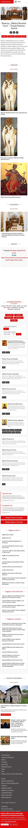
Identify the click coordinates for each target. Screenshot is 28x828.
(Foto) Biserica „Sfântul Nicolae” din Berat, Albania (14, 706)
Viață (4, 352)
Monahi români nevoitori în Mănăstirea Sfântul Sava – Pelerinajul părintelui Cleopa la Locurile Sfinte (18, 723)
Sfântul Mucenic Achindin (10, 359)
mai (22, 306)
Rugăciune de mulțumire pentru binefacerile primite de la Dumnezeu (14, 578)
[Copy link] (17, 32)
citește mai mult (6, 714)
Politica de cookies (7, 809)
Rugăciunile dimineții (7, 534)
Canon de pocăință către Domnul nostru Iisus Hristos (12, 546)
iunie (25, 306)
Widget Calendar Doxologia (14, 518)
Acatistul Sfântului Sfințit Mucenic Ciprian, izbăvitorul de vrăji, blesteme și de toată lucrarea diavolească (13, 664)
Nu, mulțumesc (13, 824)
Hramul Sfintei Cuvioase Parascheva (11, 774)
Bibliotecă (4, 764)
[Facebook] (11, 32)
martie (14, 306)
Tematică (4, 786)
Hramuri (5, 36)
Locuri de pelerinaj (7, 432)
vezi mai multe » (14, 69)
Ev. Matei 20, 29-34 (6, 512)
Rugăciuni (19, 318)
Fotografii (11, 36)
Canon (4, 430)
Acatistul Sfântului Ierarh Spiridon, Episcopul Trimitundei (11, 640)
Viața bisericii (5, 755)
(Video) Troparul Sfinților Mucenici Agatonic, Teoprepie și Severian (14, 611)
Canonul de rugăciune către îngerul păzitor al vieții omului (13, 551)
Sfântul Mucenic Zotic (8, 476)
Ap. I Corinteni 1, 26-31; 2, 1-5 (8, 500)
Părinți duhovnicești (7, 781)
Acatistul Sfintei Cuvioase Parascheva (12, 567)
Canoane (18, 315)
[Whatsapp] (14, 32)
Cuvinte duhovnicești (7, 757)
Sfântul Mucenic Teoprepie (10, 374)
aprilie (18, 306)
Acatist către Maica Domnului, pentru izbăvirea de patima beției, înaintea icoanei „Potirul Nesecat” (13, 629)
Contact (18, 36)
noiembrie (10, 309)
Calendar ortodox (14, 302)
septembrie (14, 307)
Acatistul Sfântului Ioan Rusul (10, 652)
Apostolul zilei (7, 493)
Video (7, 382)
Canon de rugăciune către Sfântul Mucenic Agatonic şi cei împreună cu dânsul (13, 596)
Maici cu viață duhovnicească (10, 783)
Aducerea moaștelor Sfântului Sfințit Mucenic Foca (12, 158)
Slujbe (14, 320)
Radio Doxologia (6, 797)
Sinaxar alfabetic (6, 788)
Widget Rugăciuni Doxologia (14, 522)
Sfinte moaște (18, 430)
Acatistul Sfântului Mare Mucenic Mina (12, 660)
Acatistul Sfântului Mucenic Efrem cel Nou (13, 644)
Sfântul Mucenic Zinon (9, 389)
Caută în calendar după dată (9, 332)
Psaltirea (4, 558)
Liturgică (4, 762)
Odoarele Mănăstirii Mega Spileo (19, 737)
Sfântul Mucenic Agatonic (16, 420)
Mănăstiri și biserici (7, 790)
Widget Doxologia (6, 795)
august (9, 307)
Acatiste (9, 315)
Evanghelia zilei (7, 505)
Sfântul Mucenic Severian (10, 461)
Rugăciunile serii (6, 538)
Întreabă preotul (6, 767)
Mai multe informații (10, 821)
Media (3, 769)
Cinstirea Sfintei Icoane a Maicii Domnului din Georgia (16, 341)
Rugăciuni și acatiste (14, 619)
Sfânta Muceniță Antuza (15, 404)
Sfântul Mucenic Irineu (9, 450)
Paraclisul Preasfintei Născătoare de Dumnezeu (11, 541)
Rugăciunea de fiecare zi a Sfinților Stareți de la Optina (13, 583)
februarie (9, 306)
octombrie (21, 307)
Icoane (7, 352)
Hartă (23, 36)
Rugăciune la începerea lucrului (10, 555)
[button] (18, 1)
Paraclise (9, 318)
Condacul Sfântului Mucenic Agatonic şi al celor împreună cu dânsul (13, 606)
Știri (2, 771)
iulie (4, 307)
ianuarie (3, 306)
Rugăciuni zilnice (14, 530)
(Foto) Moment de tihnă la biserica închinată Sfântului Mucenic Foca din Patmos (13, 235)
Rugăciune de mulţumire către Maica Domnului (12, 574)
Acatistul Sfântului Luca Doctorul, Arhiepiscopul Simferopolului (11, 656)
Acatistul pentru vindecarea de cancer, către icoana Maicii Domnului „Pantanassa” (14, 624)
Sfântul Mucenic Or (8, 439)
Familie (3, 760)
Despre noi (4, 806)
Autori (3, 778)
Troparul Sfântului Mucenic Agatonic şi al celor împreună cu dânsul (13, 601)
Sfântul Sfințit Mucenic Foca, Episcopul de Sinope (14, 113)
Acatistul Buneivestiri (8, 570)
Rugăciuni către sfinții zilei (14, 591)
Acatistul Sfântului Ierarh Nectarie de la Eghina (12, 648)
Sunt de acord (4, 824)
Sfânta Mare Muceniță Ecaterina (11, 197)
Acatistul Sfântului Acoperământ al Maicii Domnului (13, 562)
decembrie (17, 309)
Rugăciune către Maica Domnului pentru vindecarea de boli (13, 635)
